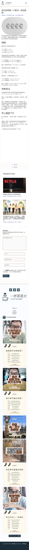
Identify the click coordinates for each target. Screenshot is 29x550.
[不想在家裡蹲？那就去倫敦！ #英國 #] (14, 450)
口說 (16, 15)
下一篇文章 (14, 167)
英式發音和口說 (10, 15)
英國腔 (19, 15)
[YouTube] (18, 289)
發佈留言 (4, 15)
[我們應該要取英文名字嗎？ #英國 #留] (14, 379)
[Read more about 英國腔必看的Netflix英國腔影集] (14, 185)
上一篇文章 (14, 164)
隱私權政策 (14, 312)
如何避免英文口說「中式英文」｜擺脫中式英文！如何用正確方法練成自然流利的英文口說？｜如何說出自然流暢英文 (14, 218)
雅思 (22, 15)
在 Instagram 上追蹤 (15, 535)
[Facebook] (10, 289)
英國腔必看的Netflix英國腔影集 (12, 194)
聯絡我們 (14, 313)
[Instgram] (14, 289)
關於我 (14, 310)
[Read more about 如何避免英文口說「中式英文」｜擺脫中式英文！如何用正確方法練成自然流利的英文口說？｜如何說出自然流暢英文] (14, 207)
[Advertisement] (14, 146)
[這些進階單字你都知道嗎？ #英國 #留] (14, 355)
